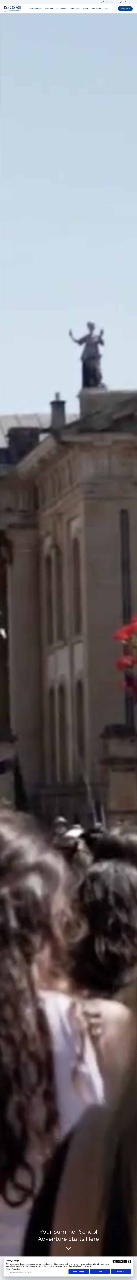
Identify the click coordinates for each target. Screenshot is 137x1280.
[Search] (100, 2)
